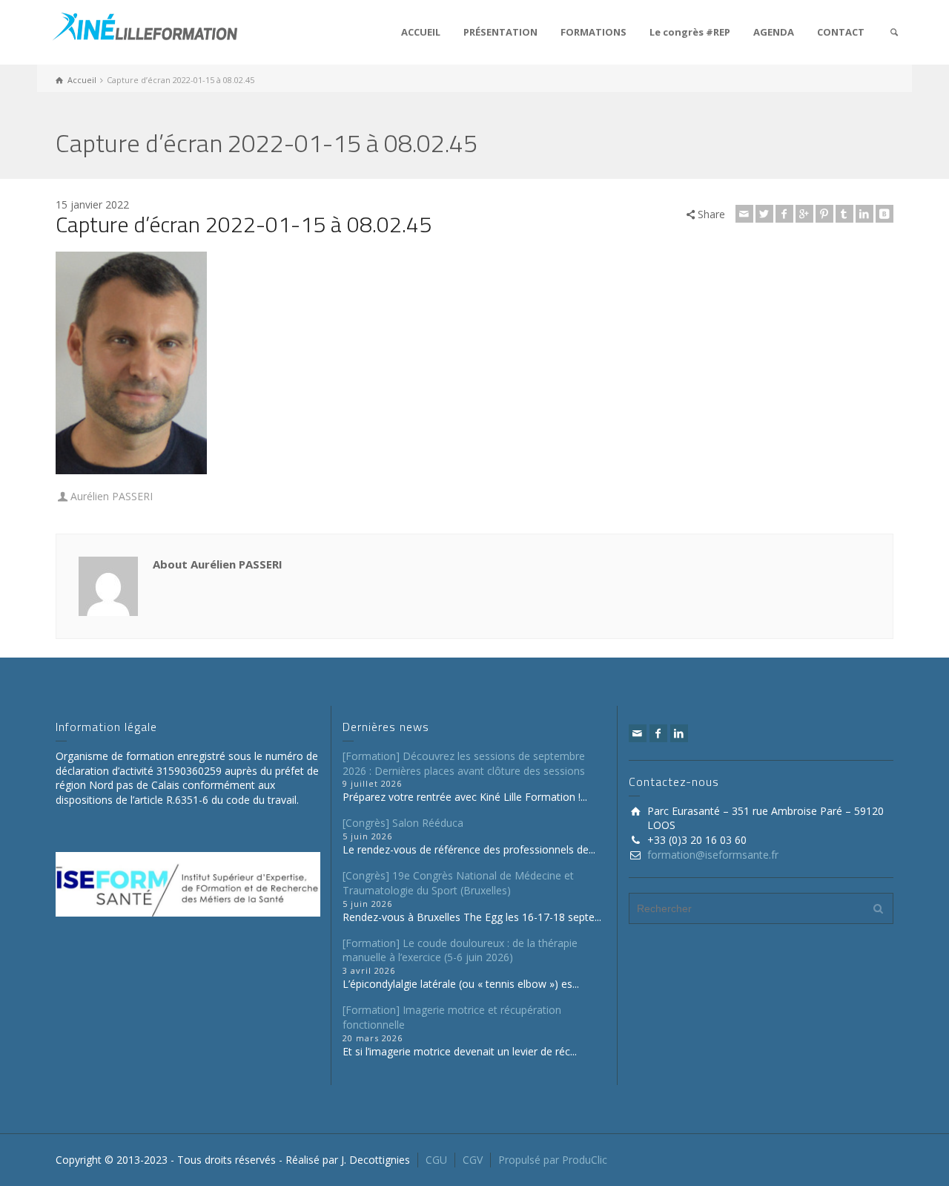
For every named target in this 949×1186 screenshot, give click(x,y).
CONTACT (840, 32)
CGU (436, 1160)
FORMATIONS (593, 32)
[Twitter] (764, 214)
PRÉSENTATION (500, 32)
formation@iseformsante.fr (712, 855)
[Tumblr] (844, 214)
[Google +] (804, 214)
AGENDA (773, 32)
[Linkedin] (864, 214)
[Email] (744, 214)
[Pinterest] (824, 214)
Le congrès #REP (689, 32)
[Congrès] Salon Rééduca (403, 823)
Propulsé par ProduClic (552, 1160)
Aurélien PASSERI (111, 496)
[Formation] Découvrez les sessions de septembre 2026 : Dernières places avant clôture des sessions (464, 763)
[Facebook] (784, 214)
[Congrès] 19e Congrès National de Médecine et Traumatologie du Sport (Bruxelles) (458, 882)
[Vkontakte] (884, 214)
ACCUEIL (420, 32)
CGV (473, 1160)
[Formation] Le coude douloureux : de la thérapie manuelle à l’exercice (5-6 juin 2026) (460, 950)
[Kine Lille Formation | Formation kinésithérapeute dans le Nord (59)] (144, 25)
